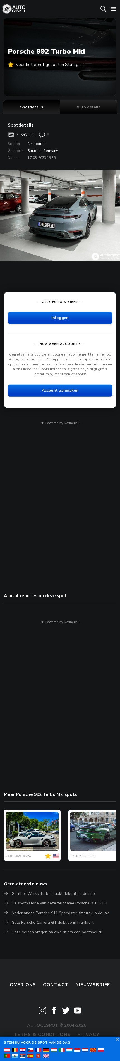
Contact (56, 985)
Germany (50, 150)
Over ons (23, 985)
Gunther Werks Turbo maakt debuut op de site (53, 893)
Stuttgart (35, 150)
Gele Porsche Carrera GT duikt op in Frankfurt (52, 922)
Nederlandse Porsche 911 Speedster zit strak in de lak (60, 913)
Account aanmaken (60, 390)
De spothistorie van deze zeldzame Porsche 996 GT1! (59, 903)
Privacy (89, 1035)
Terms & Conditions (42, 1035)
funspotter (36, 143)
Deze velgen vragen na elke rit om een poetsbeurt (56, 932)
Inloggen (60, 317)
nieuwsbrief (93, 985)
